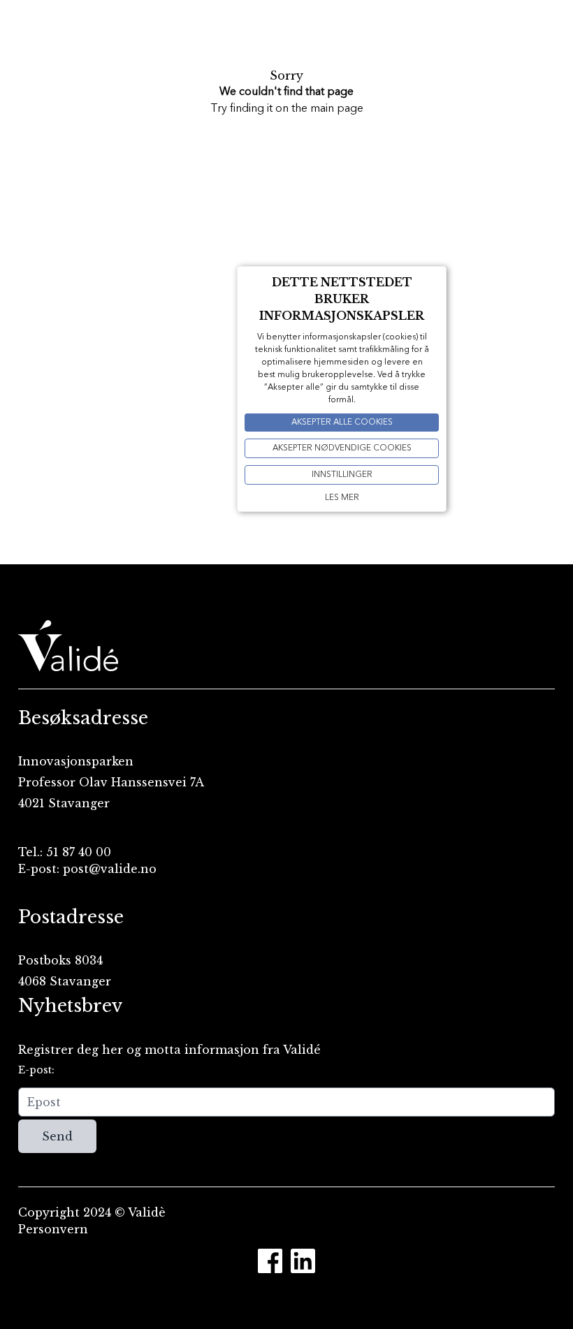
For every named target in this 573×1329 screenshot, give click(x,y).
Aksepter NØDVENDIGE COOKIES (342, 448)
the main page (327, 109)
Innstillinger (342, 475)
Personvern (53, 1229)
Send (57, 1136)
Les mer (342, 498)
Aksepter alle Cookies (342, 422)
